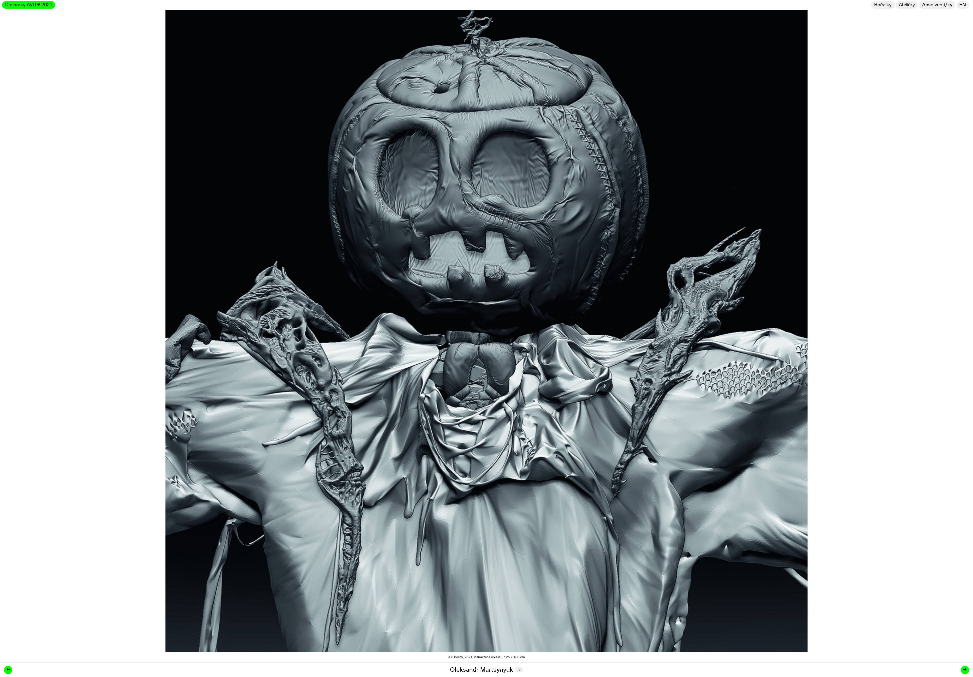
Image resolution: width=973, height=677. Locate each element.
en (962, 5)
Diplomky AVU (28, 5)
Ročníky (883, 5)
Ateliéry (907, 5)
